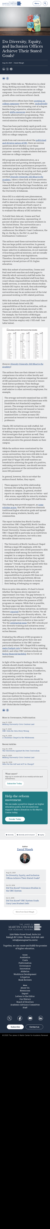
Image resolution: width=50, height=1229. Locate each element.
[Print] (7, 78)
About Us (25, 988)
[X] (7, 69)
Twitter (9, 1018)
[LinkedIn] (3, 69)
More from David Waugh (25, 912)
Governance (15, 718)
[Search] (45, 3)
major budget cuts (11, 648)
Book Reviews (25, 980)
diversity (11, 835)
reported (14, 612)
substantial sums (18, 623)
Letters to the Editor (25, 996)
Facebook (19, 1018)
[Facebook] (11, 69)
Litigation (25, 977)
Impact (25, 993)
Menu (37, 3)
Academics (25, 957)
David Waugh (19, 63)
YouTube (30, 1018)
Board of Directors (25, 1002)
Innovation (25, 969)
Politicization (28, 718)
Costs (25, 960)
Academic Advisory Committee (25, 1005)
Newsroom (25, 991)
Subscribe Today (14, 783)
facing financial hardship (14, 654)
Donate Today (15, 819)
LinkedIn (40, 1018)
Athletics (25, 971)
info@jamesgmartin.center (25, 940)
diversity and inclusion (26, 835)
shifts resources (17, 112)
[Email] (3, 78)
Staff (25, 1007)
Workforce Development (25, 974)
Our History (25, 999)
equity (42, 835)
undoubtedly (41, 104)
